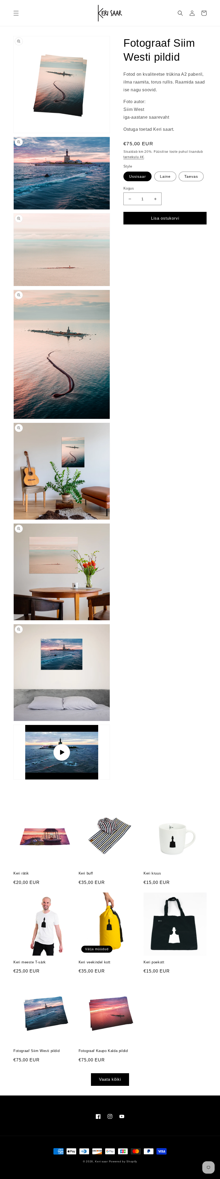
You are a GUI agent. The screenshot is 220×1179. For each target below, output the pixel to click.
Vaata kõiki (110, 1079)
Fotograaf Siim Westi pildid (36, 1051)
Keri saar (101, 1161)
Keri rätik (21, 873)
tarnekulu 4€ (133, 157)
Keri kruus (152, 873)
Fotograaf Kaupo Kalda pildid (103, 1051)
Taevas (191, 176)
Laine (165, 176)
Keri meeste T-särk (29, 962)
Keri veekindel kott (95, 962)
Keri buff (86, 873)
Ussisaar (137, 176)
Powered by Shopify (123, 1161)
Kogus (128, 188)
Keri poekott (154, 962)
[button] (16, 13)
